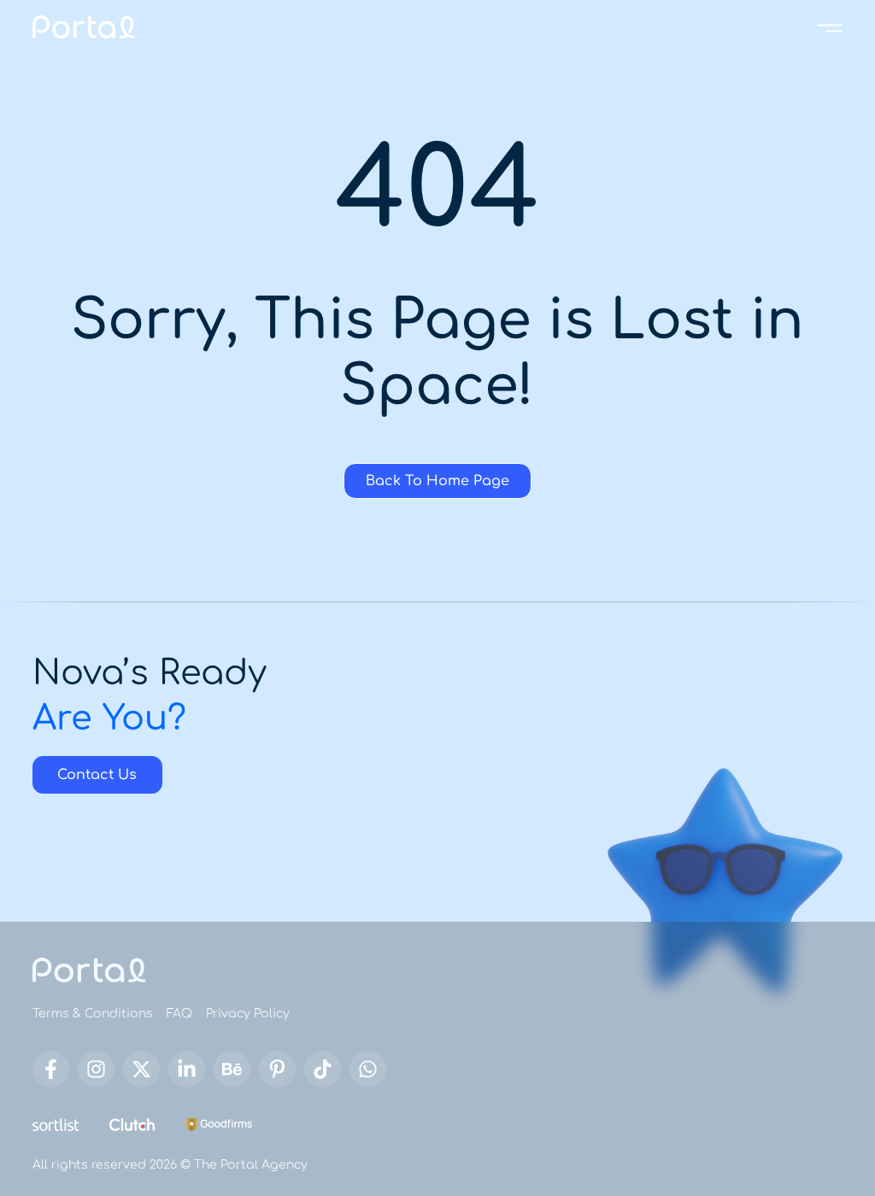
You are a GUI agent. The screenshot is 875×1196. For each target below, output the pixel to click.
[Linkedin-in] (186, 1069)
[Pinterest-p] (277, 1069)
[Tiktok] (322, 1069)
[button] (830, 27)
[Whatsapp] (367, 1069)
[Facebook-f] (50, 1069)
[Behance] (232, 1069)
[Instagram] (96, 1069)
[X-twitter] (141, 1069)
